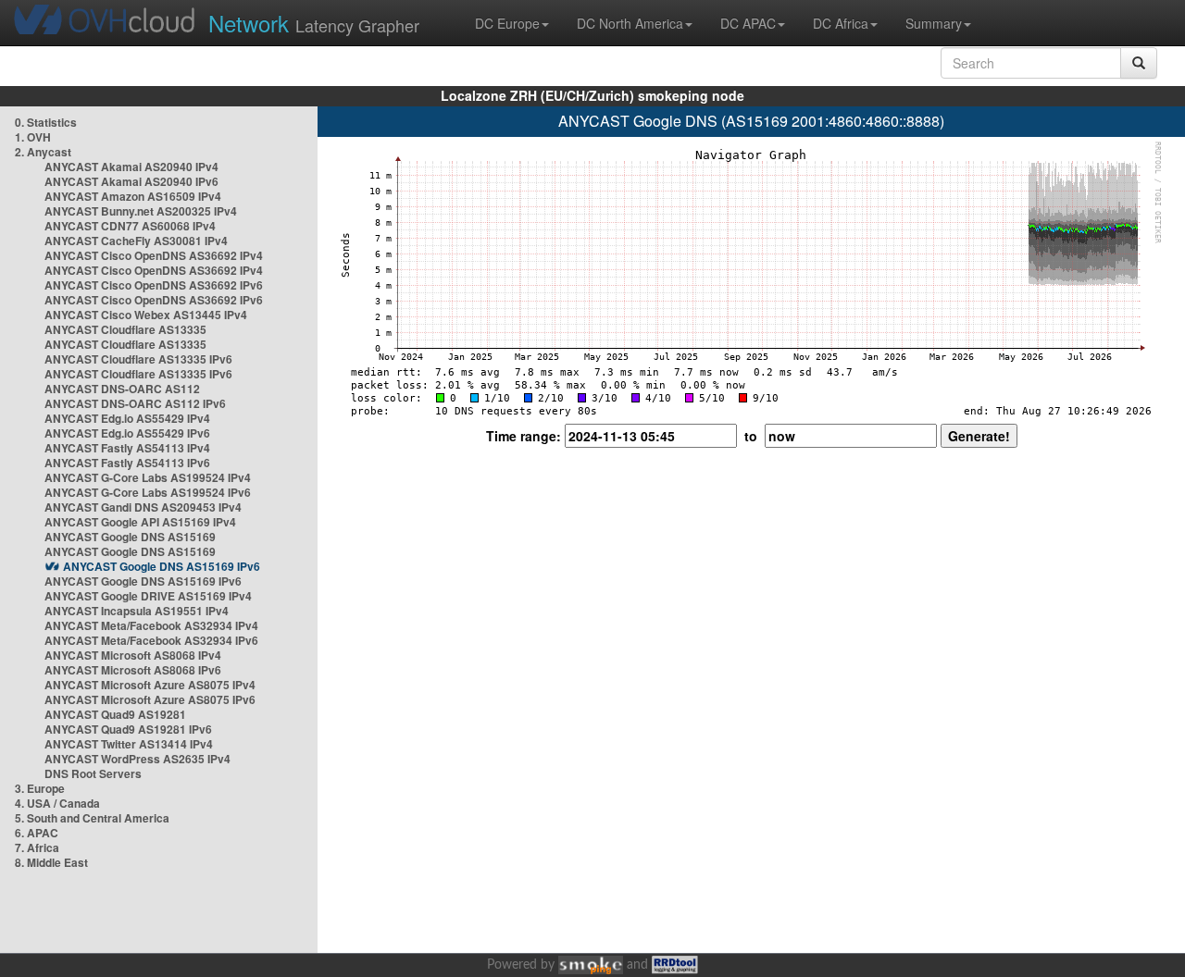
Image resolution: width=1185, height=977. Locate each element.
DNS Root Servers (93, 773)
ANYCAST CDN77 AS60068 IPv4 (130, 225)
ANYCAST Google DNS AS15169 (130, 536)
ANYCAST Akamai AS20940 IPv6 (131, 181)
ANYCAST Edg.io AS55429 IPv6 (127, 433)
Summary (933, 23)
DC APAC (748, 23)
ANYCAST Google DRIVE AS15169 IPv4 (148, 595)
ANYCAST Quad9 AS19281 (115, 714)
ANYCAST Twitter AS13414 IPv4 (128, 744)
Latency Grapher (313, 22)
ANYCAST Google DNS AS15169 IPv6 (161, 566)
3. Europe (40, 788)
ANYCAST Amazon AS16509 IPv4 (132, 196)
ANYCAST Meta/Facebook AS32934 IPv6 (151, 640)
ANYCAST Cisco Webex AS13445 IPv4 (145, 314)
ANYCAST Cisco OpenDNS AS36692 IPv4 (153, 255)
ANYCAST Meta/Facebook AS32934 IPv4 (151, 625)
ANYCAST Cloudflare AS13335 (125, 329)
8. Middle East (51, 862)
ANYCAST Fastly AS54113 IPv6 (127, 462)
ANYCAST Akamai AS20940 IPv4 (131, 166)
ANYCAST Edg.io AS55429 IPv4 (127, 418)
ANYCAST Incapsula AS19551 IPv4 (136, 610)
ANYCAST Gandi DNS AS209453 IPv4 (143, 507)
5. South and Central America (92, 818)
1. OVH (33, 137)
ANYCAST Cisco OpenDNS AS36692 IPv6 (153, 285)
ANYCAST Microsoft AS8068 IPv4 (132, 655)
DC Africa (840, 23)
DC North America (630, 23)
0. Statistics (46, 122)
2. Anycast (43, 151)
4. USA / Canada (57, 803)
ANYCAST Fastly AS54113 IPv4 (127, 447)
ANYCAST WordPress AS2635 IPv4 (137, 758)
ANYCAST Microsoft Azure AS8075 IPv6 (150, 699)
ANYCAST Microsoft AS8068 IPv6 (132, 670)
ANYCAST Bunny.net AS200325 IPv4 (140, 211)
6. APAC (36, 832)
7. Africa (37, 847)
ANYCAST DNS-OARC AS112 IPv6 (135, 403)
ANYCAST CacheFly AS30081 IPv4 (136, 240)
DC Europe (507, 23)
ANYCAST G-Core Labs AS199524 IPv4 (147, 477)
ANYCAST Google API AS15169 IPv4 (140, 521)
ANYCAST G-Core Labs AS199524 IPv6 (147, 492)
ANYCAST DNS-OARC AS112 (122, 388)
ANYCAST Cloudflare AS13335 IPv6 (138, 359)
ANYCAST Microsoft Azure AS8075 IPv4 (150, 684)
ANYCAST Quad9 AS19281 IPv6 (128, 729)
